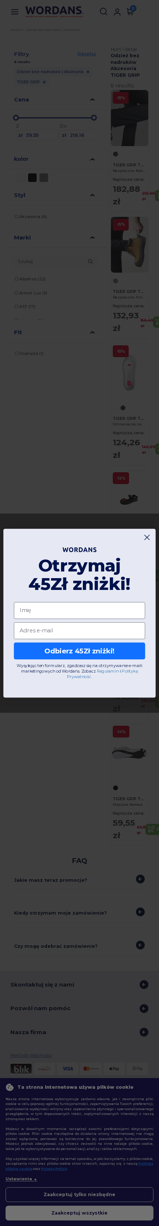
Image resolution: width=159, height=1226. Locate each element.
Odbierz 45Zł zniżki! (79, 651)
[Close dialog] (147, 537)
